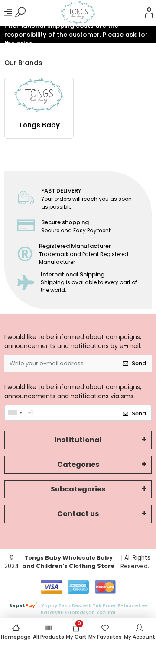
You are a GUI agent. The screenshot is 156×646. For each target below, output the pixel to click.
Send (139, 363)
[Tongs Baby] (39, 95)
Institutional (78, 440)
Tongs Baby (39, 125)
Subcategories (78, 489)
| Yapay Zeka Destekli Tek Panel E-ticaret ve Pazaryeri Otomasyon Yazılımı (78, 608)
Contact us (78, 514)
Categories (78, 464)
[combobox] (15, 412)
